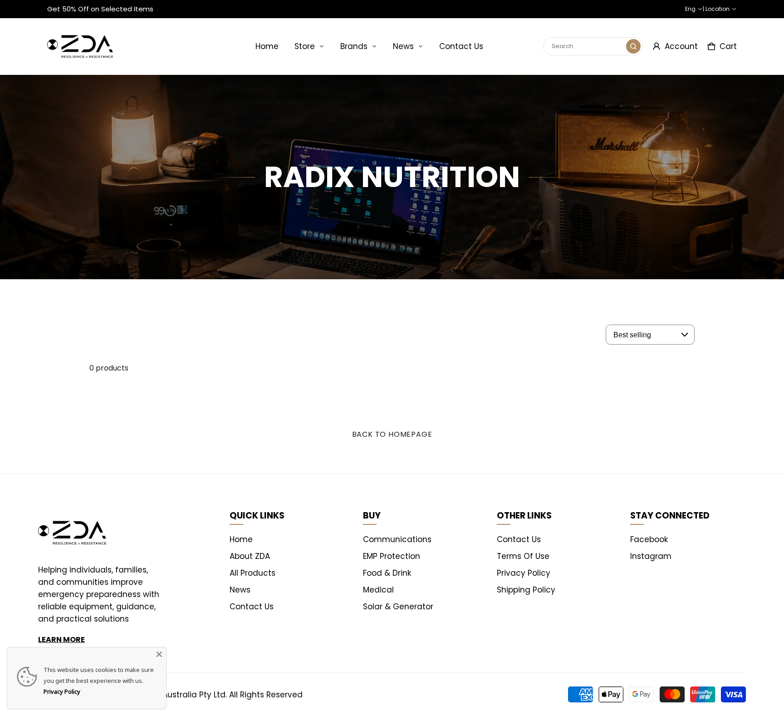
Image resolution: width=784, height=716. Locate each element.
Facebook (649, 539)
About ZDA (250, 556)
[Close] (159, 654)
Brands (354, 46)
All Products (252, 573)
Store (304, 46)
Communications (397, 539)
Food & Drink (387, 573)
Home (267, 46)
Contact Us (461, 46)
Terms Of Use (523, 556)
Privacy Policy (523, 573)
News (403, 46)
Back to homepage (392, 434)
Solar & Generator (398, 606)
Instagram (650, 556)
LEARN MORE (61, 639)
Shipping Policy (526, 589)
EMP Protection (391, 556)
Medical (378, 589)
